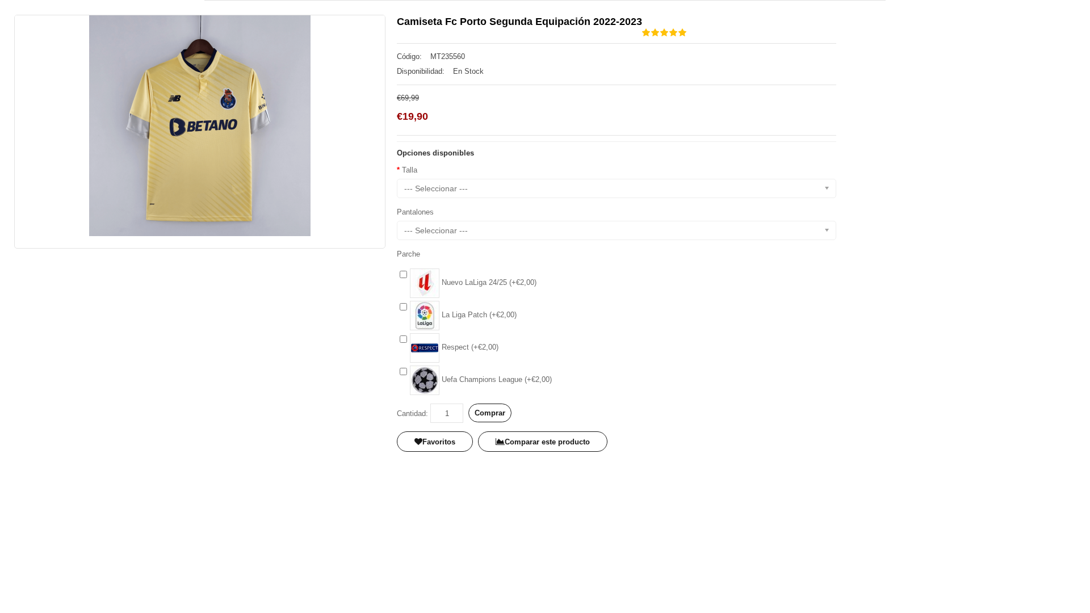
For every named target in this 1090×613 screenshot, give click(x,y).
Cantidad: (412, 413)
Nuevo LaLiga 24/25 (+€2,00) (487, 282)
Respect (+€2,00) (468, 347)
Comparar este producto (547, 442)
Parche (408, 254)
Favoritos (438, 442)
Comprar (490, 413)
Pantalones (415, 212)
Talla (409, 170)
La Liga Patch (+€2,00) (478, 314)
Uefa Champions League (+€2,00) (495, 379)
